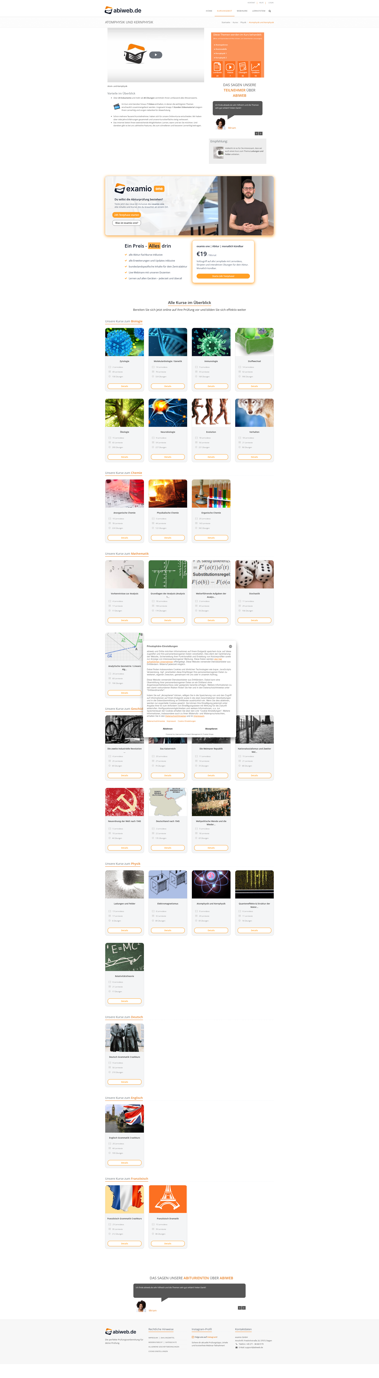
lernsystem (258, 10)
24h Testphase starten (126, 215)
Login (270, 2)
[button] (270, 11)
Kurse (235, 22)
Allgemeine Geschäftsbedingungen (163, 1347)
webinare (242, 10)
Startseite (226, 22)
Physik (243, 22)
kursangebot (224, 10)
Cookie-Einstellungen (158, 1351)
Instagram (212, 1337)
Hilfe (261, 2)
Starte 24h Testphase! (223, 276)
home (209, 10)
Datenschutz (171, 1342)
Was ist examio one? (126, 223)
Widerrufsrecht (155, 1342)
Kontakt (251, 2)
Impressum (153, 1338)
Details (124, 386)
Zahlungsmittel (168, 1338)
